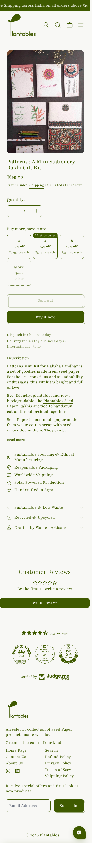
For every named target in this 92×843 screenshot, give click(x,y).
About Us (14, 763)
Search (51, 750)
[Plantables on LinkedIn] (17, 770)
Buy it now (45, 317)
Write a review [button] (44, 603)
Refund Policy (58, 756)
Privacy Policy (58, 763)
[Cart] (69, 25)
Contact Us (16, 756)
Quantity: (16, 199)
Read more (16, 439)
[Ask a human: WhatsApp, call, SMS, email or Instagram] (79, 832)
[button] (57, 25)
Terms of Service (61, 769)
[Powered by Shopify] (45, 25)
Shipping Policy (59, 776)
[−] (12, 211)
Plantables (49, 835)
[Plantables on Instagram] (8, 770)
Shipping (36, 185)
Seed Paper (17, 419)
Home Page (16, 750)
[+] (36, 211)
